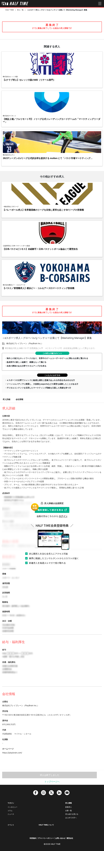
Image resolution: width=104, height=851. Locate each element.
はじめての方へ (71, 818)
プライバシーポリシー (46, 838)
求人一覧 (20, 10)
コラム (10, 811)
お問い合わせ (60, 838)
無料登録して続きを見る (50, 509)
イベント (11, 825)
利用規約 (33, 838)
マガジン (11, 803)
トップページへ (52, 781)
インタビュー (12, 807)
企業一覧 (68, 811)
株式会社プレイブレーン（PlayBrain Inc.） (24, 343)
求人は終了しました (49, 775)
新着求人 (68, 807)
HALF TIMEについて (46, 825)
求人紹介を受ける (71, 814)
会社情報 (19, 399)
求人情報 (68, 803)
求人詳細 (6, 399)
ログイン (63, 516)
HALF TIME (9, 10)
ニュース (11, 814)
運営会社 (70, 838)
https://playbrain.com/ (12, 752)
